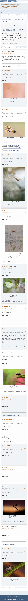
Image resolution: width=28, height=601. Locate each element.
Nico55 (6, 486)
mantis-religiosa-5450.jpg (14, 515)
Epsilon (6, 467)
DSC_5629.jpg (14, 294)
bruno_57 (6, 155)
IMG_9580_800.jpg (15, 578)
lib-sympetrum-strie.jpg (15, 255)
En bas (2, 47)
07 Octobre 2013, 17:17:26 (7, 331)
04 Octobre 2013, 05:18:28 (8, 212)
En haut (3, 587)
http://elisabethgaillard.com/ (8, 544)
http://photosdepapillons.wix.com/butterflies (12, 147)
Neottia (6, 526)
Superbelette (7, 71)
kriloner (6, 397)
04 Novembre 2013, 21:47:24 (8, 551)
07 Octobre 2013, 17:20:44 (8, 355)
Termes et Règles (13, 596)
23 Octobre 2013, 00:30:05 (7, 399)
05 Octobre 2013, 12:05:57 (8, 268)
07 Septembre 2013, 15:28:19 (7, 53)
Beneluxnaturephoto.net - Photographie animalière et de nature (11, 6)
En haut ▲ (19, 596)
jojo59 (13, 25)
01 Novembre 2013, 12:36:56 (7, 469)
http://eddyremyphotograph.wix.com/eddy (11, 145)
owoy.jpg (13, 385)
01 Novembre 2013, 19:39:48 (8, 488)
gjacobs (6, 266)
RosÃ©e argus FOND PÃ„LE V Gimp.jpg (14, 137)
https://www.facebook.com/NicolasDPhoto (11, 415)
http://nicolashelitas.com (19, 521)
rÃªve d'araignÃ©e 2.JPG (14, 201)
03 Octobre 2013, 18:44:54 (8, 111)
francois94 (7, 446)
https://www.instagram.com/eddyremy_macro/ (11, 150)
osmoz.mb (7, 306)
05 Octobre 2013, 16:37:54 (7, 308)
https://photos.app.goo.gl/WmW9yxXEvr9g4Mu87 (12, 301)
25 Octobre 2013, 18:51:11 (7, 422)
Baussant (10, 25)
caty (5, 210)
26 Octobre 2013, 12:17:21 (7, 448)
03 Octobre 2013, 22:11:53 (8, 157)
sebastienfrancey (9, 420)
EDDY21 (6, 109)
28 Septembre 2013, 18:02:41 (8, 73)
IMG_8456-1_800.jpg (14, 98)
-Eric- (5, 51)
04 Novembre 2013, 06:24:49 (7, 528)
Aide (8, 596)
